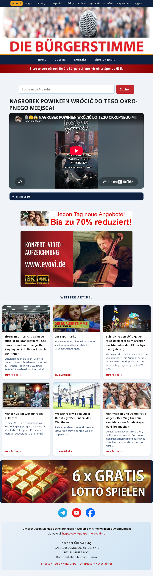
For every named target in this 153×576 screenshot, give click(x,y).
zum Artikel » (13, 374)
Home (42, 59)
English (30, 3)
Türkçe (70, 3)
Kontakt (80, 59)
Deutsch (16, 3)
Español (57, 3)
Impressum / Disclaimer (96, 563)
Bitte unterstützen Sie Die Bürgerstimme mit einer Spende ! (76, 68)
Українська (124, 3)
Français (43, 3)
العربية (138, 3)
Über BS (60, 59)
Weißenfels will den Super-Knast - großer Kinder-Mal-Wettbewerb (73, 418)
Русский (94, 3)
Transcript (22, 196)
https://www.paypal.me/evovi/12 (83, 533)
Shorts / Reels (104, 59)
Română (108, 3)
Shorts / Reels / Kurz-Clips (58, 563)
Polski (82, 3)
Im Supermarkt (65, 336)
